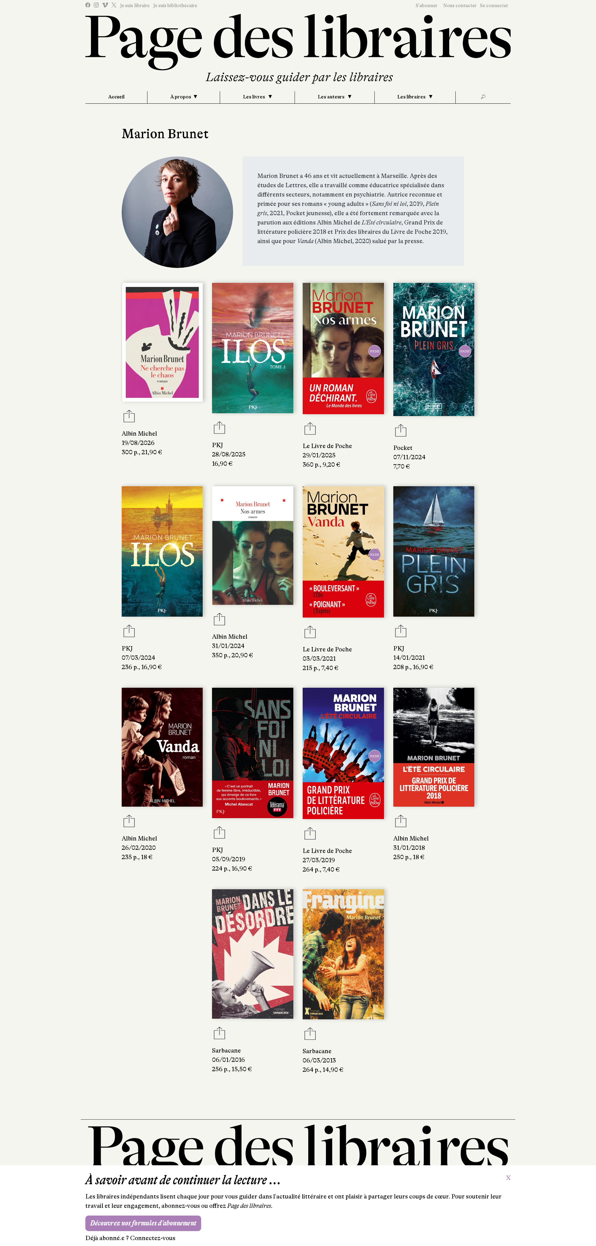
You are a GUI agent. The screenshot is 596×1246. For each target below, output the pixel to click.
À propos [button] (180, 97)
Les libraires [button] (412, 97)
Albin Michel (139, 433)
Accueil (116, 97)
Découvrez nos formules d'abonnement (143, 1223)
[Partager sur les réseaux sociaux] (129, 418)
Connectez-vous (152, 1238)
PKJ (217, 445)
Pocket (403, 447)
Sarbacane (226, 1050)
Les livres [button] (254, 97)
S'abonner (426, 5)
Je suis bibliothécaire (175, 5)
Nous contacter (459, 5)
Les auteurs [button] (331, 97)
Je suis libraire (135, 5)
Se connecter (494, 5)
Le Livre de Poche (327, 446)
